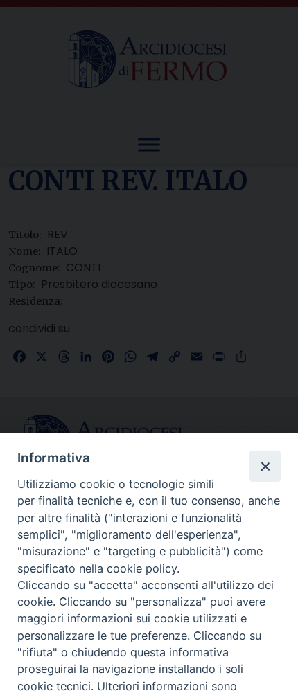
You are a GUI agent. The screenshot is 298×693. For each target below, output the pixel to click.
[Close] (264, 466)
